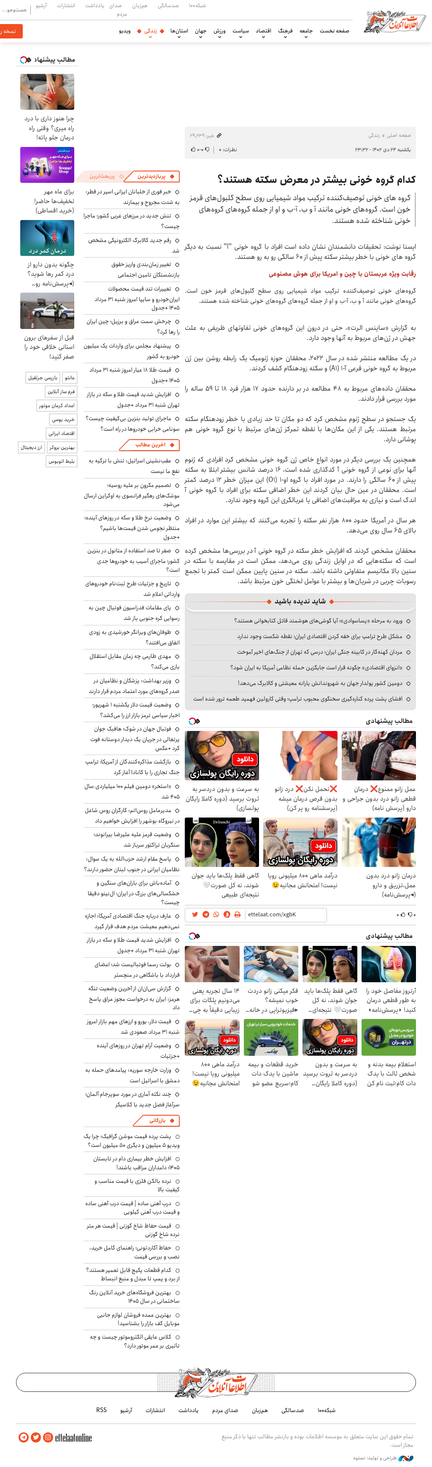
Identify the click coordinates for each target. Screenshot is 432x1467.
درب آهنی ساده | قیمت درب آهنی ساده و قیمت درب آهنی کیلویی (132, 1208)
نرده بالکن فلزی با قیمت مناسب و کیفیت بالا (137, 1185)
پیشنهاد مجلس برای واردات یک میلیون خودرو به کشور (132, 351)
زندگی (150, 31)
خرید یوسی (63, 420)
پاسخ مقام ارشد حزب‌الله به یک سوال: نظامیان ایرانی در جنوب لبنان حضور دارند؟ (132, 864)
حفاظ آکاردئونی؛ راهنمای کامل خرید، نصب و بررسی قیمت (134, 1252)
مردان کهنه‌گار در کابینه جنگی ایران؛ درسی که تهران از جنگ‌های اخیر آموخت (319, 652)
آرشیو (41, 5)
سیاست (240, 31)
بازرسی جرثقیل (42, 378)
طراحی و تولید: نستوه (375, 1458)
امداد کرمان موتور (57, 406)
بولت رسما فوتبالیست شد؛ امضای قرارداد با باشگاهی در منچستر (137, 970)
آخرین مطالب (150, 445)
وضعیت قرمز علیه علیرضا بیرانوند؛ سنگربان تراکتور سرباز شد (137, 840)
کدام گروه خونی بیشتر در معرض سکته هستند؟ (316, 180)
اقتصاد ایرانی (62, 433)
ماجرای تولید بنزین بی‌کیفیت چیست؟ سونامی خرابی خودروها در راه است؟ (133, 424)
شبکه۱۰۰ (197, 5)
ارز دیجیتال (31, 447)
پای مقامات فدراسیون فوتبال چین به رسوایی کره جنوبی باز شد (134, 613)
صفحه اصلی (399, 135)
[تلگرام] (24, 1437)
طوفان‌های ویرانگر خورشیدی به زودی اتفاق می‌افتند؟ (134, 637)
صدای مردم (118, 9)
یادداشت (94, 5)
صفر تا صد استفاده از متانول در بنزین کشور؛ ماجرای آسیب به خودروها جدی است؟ (133, 560)
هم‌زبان (140, 5)
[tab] (156, 176)
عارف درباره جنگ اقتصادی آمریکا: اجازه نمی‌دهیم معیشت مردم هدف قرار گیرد (132, 921)
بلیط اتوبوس (62, 461)
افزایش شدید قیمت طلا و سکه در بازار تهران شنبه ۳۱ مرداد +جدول (133, 400)
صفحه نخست (334, 31)
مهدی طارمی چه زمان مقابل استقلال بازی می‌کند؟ (134, 661)
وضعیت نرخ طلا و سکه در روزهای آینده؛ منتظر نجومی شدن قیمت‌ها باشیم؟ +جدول (132, 527)
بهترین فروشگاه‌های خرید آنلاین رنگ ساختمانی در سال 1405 (134, 1297)
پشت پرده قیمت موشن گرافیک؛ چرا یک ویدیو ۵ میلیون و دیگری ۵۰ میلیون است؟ (132, 1140)
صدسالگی (168, 5)
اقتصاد (263, 31)
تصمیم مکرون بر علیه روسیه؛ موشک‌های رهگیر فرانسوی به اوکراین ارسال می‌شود (132, 495)
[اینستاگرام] (48, 1437)
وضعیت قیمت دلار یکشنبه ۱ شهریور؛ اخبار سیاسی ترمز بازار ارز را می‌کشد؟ (136, 710)
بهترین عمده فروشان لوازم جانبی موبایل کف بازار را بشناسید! (138, 1319)
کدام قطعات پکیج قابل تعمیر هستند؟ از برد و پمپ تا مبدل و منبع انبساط (133, 1274)
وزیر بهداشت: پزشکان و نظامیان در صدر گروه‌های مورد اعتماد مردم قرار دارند (134, 686)
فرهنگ (285, 31)
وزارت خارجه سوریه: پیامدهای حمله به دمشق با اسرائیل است (132, 1075)
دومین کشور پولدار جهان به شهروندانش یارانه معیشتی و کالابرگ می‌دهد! (320, 683)
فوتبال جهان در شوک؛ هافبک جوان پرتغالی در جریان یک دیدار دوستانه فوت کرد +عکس (135, 738)
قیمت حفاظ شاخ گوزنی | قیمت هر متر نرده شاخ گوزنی (133, 1230)
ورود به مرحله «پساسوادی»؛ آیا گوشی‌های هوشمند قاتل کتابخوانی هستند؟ (318, 620)
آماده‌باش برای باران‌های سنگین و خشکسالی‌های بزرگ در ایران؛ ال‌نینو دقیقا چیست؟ (134, 892)
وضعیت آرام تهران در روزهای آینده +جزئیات (138, 1051)
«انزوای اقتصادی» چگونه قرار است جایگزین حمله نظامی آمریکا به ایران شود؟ (316, 667)
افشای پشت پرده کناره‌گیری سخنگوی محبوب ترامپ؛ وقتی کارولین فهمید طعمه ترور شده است (297, 699)
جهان (201, 31)
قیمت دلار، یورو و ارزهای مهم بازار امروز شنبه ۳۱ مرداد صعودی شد (133, 1027)
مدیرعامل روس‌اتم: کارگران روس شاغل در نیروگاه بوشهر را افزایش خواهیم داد (132, 816)
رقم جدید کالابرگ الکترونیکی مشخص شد (134, 245)
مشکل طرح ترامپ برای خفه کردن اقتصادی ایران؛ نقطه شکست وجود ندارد (319, 636)
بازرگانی (157, 1121)
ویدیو (125, 31)
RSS (101, 1410)
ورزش (219, 31)
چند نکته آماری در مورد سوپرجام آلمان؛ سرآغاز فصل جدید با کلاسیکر (132, 1099)
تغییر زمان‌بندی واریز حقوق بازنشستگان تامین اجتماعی (145, 270)
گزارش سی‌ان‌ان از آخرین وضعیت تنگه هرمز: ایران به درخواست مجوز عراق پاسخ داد (134, 998)
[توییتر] (36, 1437)
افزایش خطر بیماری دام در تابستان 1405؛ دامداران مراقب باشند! (136, 1163)
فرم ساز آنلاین (61, 392)
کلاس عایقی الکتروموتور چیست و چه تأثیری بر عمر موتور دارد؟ (135, 1341)
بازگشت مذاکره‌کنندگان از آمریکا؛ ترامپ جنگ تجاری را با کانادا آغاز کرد (132, 767)
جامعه (306, 31)
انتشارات (66, 5)
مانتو (70, 378)
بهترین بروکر (62, 447)
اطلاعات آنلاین (395, 21)
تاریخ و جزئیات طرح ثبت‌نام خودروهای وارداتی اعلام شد (132, 589)
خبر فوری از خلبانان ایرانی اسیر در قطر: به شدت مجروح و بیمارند (133, 197)
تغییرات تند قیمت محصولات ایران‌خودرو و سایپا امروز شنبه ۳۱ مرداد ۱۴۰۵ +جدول (137, 298)
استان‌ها (179, 31)
